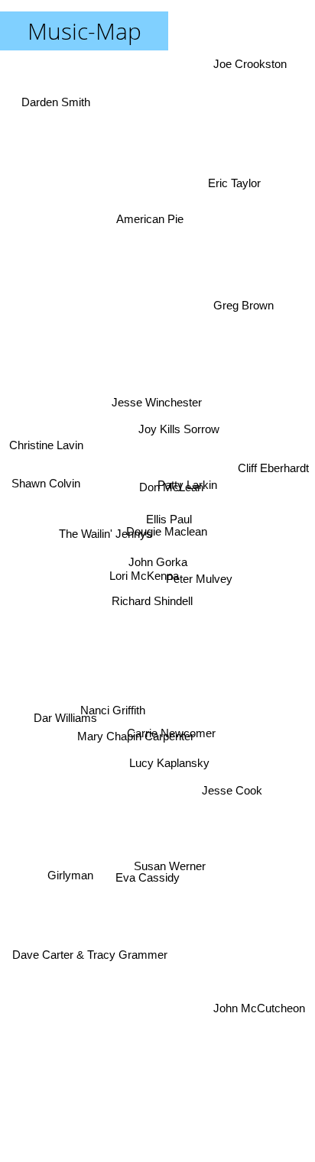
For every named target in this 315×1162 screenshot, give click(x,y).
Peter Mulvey (198, 598)
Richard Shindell (152, 597)
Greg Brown (246, 314)
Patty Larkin (187, 464)
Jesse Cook (229, 802)
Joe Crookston (253, 63)
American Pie (152, 218)
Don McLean (170, 489)
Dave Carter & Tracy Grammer (92, 958)
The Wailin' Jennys (104, 525)
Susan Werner (171, 860)
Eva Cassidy (146, 877)
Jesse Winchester (155, 399)
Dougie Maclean (166, 524)
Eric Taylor (230, 173)
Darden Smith (57, 93)
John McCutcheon (259, 1003)
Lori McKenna (144, 566)
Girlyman (69, 870)
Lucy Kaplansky (164, 770)
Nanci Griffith (115, 727)
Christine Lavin (47, 438)
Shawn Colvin (44, 506)
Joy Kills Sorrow (182, 432)
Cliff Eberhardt (273, 468)
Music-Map (84, 31)
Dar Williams (66, 723)
